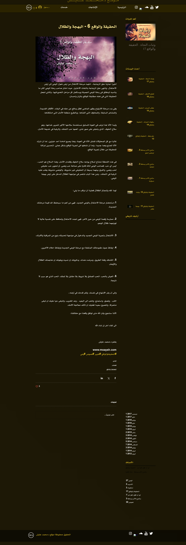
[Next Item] (130, 32)
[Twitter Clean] (157, 7)
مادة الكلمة (129, 472)
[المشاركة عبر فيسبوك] (115, 378)
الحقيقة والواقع (111, 369)
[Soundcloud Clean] (147, 7)
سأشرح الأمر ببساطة (140, 472)
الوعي (114, 361)
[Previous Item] (151, 32)
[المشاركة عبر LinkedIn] (101, 378)
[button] (37, 8)
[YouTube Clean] (152, 7)
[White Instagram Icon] (136, 7)
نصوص (114, 365)
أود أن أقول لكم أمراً (143, 468)
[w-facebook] (141, 10)
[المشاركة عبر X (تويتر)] (108, 378)
